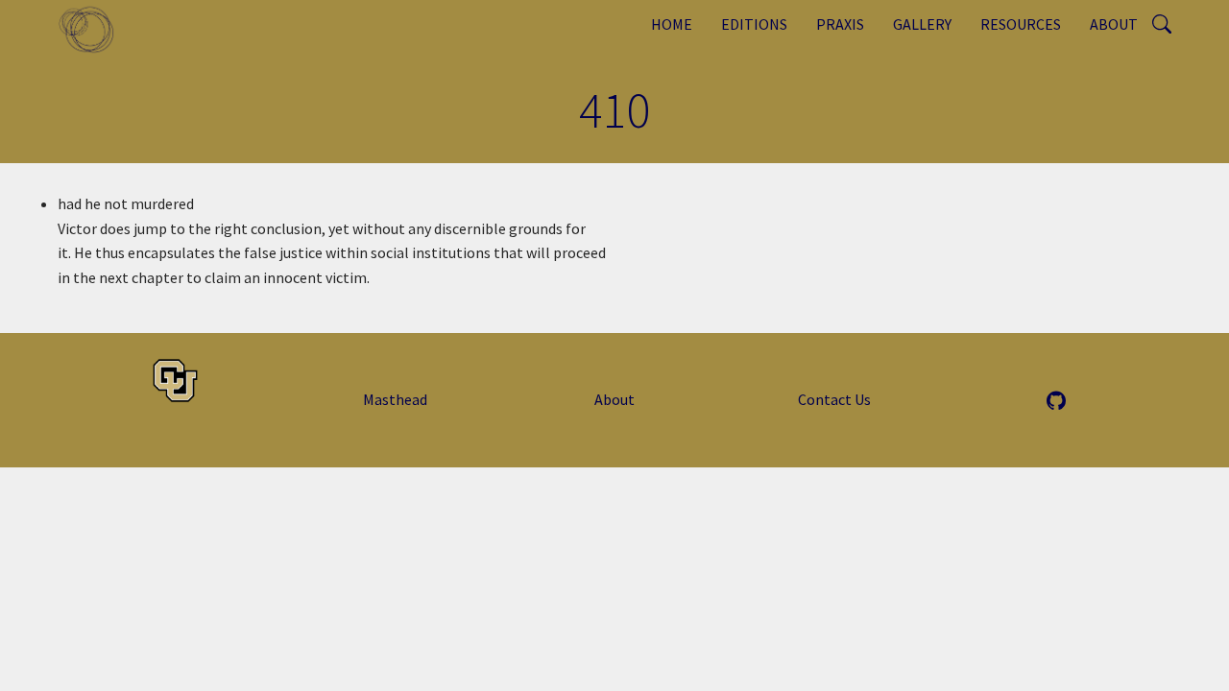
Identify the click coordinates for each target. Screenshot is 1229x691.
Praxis (840, 24)
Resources (1020, 24)
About (1114, 24)
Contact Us (834, 399)
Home (671, 24)
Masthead (395, 399)
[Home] (94, 29)
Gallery (922, 24)
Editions (754, 24)
